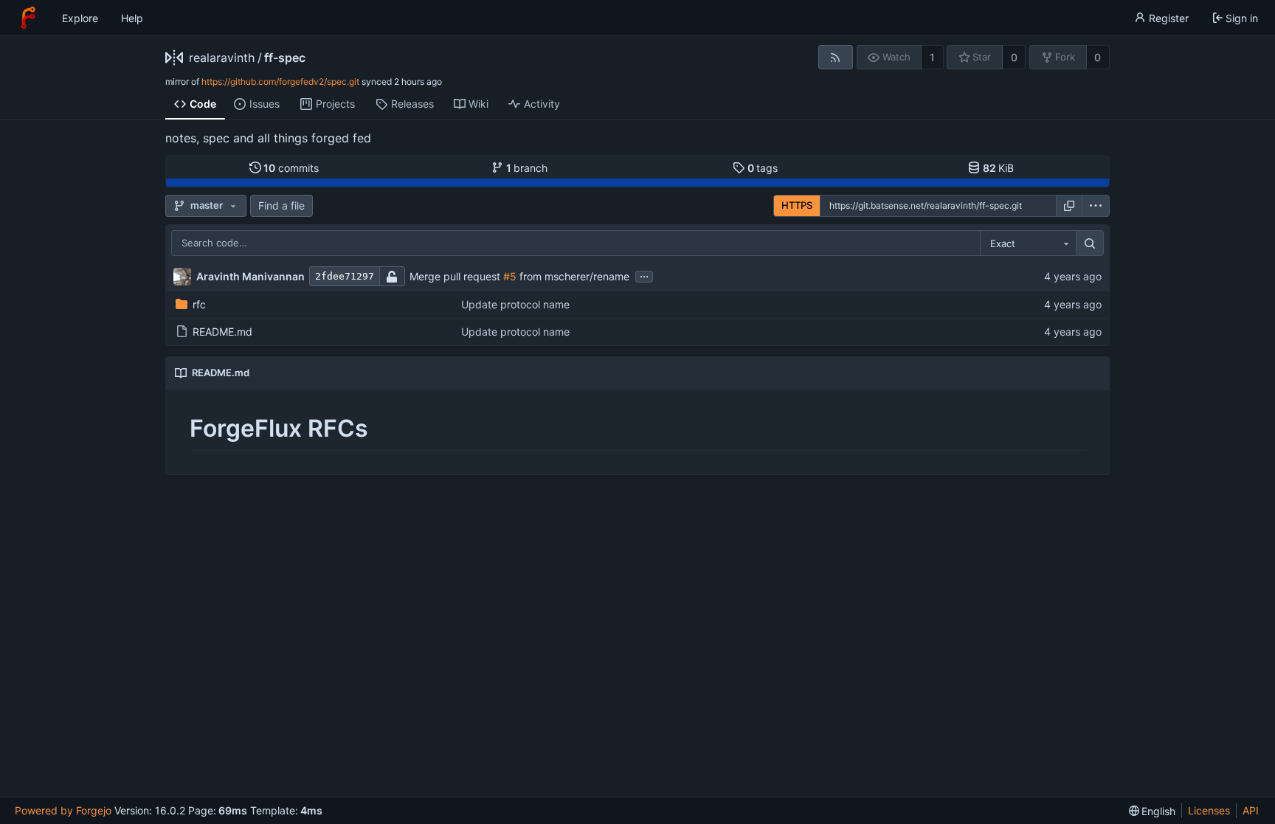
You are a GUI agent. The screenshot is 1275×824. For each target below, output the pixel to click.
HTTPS (796, 205)
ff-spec (284, 57)
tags (762, 168)
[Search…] (1090, 243)
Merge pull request (456, 276)
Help (132, 18)
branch (527, 168)
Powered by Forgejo (63, 810)
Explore (80, 18)
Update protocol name (515, 304)
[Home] (28, 17)
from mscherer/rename (572, 276)
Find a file (281, 205)
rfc (199, 304)
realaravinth (222, 57)
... (644, 275)
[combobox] (1028, 243)
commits (291, 168)
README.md (222, 331)
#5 (509, 276)
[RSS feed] (835, 57)
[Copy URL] (1069, 206)
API (1251, 810)
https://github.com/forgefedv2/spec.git (280, 81)
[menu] (1096, 206)
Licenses (1209, 810)
